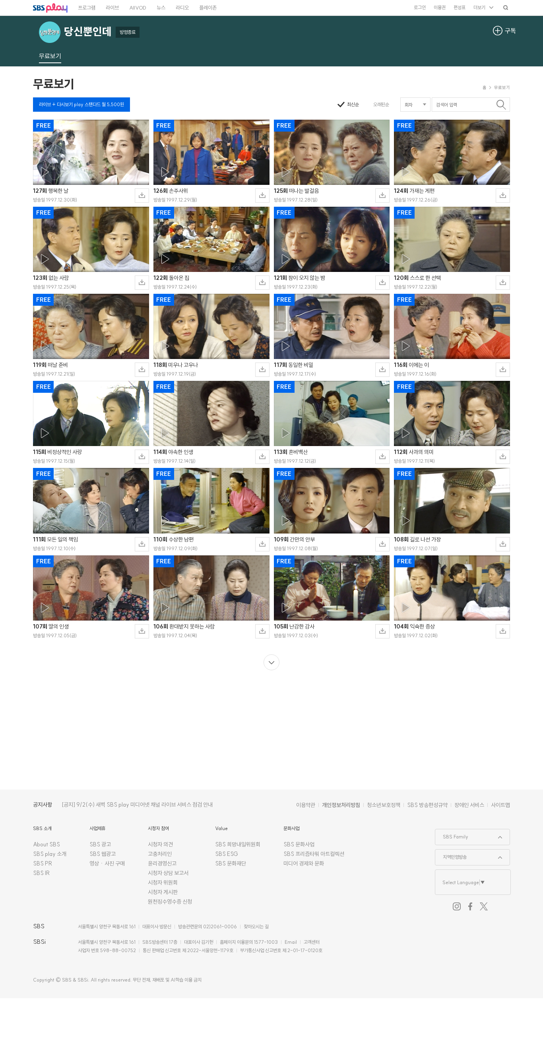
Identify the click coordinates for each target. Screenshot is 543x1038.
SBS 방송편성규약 (427, 805)
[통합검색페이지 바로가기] (505, 7)
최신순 (353, 104)
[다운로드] (142, 195)
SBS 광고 (100, 844)
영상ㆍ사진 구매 (107, 863)
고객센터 (312, 942)
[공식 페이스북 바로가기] (470, 906)
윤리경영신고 (162, 863)
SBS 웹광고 (102, 854)
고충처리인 (160, 854)
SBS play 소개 (49, 854)
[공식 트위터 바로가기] (484, 906)
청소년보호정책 (383, 805)
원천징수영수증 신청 (170, 901)
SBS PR (42, 863)
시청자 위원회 (163, 882)
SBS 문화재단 (230, 863)
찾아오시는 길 (256, 926)
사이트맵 (500, 805)
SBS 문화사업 (298, 844)
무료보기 (53, 83)
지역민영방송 (451, 855)
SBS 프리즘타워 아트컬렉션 (313, 854)
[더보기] (271, 662)
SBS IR (41, 873)
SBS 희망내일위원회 (237, 844)
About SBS (46, 844)
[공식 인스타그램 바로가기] (456, 906)
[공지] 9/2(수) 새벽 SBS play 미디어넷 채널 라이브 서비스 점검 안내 (137, 804)
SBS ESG (226, 854)
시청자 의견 (160, 844)
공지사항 (42, 804)
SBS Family (451, 834)
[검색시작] (501, 104)
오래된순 (381, 104)
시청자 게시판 (163, 892)
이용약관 (305, 805)
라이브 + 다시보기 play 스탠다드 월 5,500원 (81, 104)
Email (291, 942)
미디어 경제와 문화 (303, 863)
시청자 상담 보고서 (168, 873)
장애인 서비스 (469, 805)
